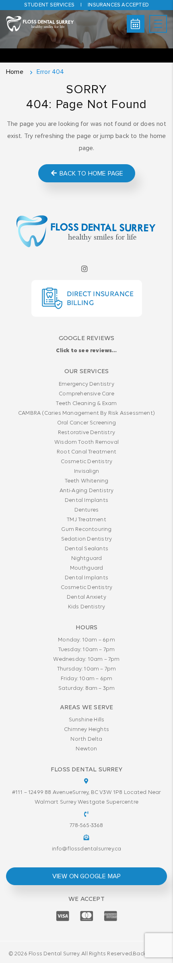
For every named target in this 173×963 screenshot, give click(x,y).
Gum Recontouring (86, 529)
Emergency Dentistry (86, 384)
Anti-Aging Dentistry (87, 491)
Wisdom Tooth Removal (86, 442)
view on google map (86, 876)
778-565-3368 (86, 826)
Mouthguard (86, 568)
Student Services (49, 5)
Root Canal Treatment (86, 452)
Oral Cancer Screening (86, 423)
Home (14, 72)
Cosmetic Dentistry (87, 462)
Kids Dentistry (86, 607)
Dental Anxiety (86, 597)
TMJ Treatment (86, 520)
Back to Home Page (91, 173)
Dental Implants (86, 500)
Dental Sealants (86, 549)
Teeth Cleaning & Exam (86, 404)
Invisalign (86, 471)
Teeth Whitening (87, 481)
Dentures (86, 510)
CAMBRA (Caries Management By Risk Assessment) (86, 413)
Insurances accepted (118, 5)
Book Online (135, 24)
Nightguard (86, 559)
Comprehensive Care (86, 394)
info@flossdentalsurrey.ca (87, 849)
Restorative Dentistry (86, 433)
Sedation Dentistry (86, 539)
